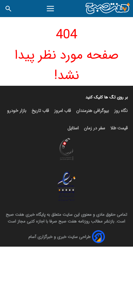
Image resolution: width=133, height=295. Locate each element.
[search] (8, 8)
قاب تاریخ (40, 110)
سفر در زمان (94, 128)
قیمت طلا (119, 128)
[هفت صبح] (108, 9)
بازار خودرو (16, 110)
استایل (73, 128)
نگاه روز (121, 110)
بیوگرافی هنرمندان (92, 110)
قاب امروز (62, 110)
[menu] (50, 9)
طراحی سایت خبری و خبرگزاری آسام (59, 236)
